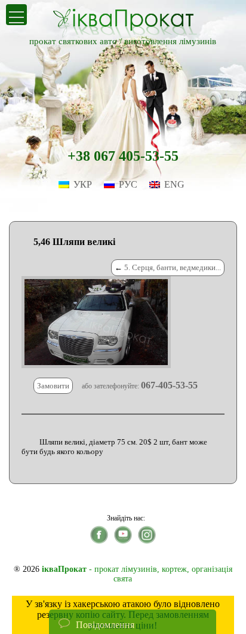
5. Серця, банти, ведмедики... (172, 267)
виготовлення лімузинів (170, 41)
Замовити (53, 385)
